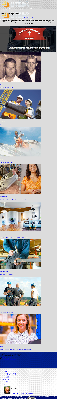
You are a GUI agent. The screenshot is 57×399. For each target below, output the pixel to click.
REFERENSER (6, 379)
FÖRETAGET (5, 381)
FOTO (7, 378)
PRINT (7, 376)
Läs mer (32, 398)
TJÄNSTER (5, 371)
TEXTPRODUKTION (11, 375)
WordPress (10, 10)
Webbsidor (3, 10)
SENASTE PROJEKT (7, 383)
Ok (28, 398)
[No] (35, 398)
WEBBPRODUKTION (11, 373)
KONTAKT (5, 384)
